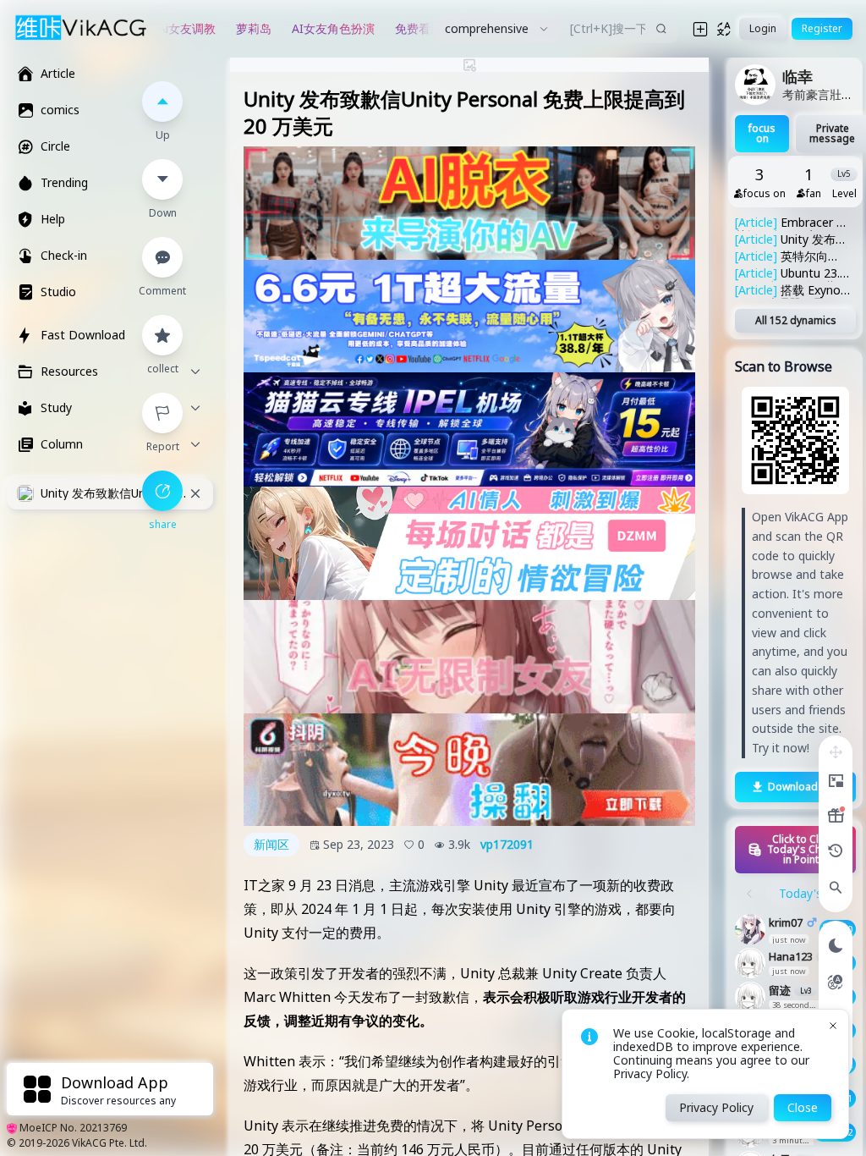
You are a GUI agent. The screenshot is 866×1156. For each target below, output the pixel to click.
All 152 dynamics (795, 320)
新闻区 (271, 844)
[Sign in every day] (835, 816)
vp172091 (507, 844)
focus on (762, 133)
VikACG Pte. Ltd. (109, 1143)
